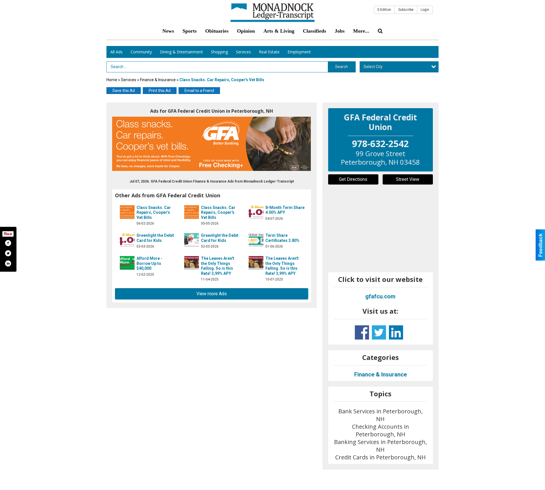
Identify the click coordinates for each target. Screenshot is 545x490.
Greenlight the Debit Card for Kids (155, 238)
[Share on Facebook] (8, 243)
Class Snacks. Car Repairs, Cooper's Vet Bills (154, 212)
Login (425, 10)
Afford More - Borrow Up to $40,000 (149, 263)
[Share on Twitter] (8, 253)
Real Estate (269, 52)
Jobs (340, 31)
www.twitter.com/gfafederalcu (379, 332)
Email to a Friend (199, 90)
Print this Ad (160, 90)
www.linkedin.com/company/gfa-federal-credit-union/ (396, 332)
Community (141, 52)
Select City (373, 66)
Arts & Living (278, 31)
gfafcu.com (380, 296)
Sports (190, 31)
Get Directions (353, 179)
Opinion (246, 31)
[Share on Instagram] (8, 263)
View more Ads (211, 293)
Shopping (219, 52)
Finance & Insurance (158, 80)
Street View (407, 179)
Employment (299, 52)
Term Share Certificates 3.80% (282, 238)
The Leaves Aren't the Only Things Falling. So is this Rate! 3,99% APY (217, 266)
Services (243, 52)
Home (111, 80)
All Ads (116, 52)
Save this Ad (123, 90)
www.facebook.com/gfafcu (362, 332)
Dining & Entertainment (181, 52)
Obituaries (217, 31)
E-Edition (384, 10)
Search (341, 66)
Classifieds (314, 31)
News (168, 31)
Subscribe (406, 10)
